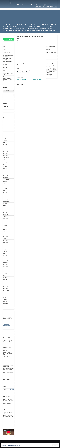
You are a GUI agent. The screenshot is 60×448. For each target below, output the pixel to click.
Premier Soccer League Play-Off (29, 4)
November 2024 (5, 175)
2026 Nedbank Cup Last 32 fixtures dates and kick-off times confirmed (8, 341)
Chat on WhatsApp (9, 39)
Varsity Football (42, 4)
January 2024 (5, 194)
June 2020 (5, 273)
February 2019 (5, 303)
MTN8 (18, 4)
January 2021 (5, 260)
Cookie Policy (18, 445)
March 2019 (5, 301)
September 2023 (6, 201)
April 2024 (5, 188)
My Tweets (5, 117)
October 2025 (5, 155)
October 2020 (5, 266)
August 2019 (5, 292)
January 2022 (5, 238)
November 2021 (5, 242)
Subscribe (55, 6)
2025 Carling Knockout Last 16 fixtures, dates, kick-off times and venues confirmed (8, 365)
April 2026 (5, 144)
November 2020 (5, 264)
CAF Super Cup (54, 24)
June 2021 (5, 251)
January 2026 (5, 149)
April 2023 (5, 210)
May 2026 (5, 142)
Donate (54, 30)
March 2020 (5, 279)
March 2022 (5, 234)
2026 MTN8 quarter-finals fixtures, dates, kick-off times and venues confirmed (8, 55)
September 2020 (6, 268)
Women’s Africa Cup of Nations (49, 4)
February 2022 (5, 236)
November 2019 (5, 286)
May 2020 (5, 275)
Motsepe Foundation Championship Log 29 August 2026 (8, 69)
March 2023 (5, 212)
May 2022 (5, 231)
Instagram (44, 6)
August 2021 (5, 247)
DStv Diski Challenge (32, 26)
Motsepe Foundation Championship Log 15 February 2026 (8, 73)
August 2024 (5, 181)
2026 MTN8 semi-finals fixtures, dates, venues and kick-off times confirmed (8, 48)
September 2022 (6, 223)
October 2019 (5, 288)
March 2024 (5, 190)
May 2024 (5, 186)
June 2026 (5, 140)
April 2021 (5, 255)
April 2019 (5, 299)
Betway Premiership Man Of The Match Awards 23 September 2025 (8, 369)
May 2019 (5, 297)
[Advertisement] (30, 17)
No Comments (31, 40)
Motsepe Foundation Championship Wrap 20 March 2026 (8, 353)
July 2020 (4, 271)
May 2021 (5, 253)
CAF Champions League (37, 24)
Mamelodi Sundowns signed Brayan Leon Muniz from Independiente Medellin (7, 346)
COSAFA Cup (12, 26)
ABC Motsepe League (12, 24)
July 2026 (4, 138)
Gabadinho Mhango (20, 77)
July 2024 (4, 183)
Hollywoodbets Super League (8, 28)
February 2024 (5, 192)
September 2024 (6, 179)
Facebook (40, 6)
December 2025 (5, 151)
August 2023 (5, 203)
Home (4, 24)
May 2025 (5, 164)
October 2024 (5, 177)
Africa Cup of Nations (20, 24)
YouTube (50, 30)
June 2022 (5, 229)
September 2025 (6, 157)
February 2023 (5, 214)
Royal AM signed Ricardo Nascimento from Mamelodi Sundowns (7, 79)
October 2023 (5, 199)
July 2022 (4, 227)
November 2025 (5, 153)
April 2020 (5, 277)
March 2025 (5, 168)
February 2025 (5, 170)
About (7, 24)
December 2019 (5, 284)
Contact (56, 4)
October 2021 (5, 244)
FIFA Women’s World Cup (48, 26)
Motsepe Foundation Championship (11, 4)
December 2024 (5, 173)
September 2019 (6, 290)
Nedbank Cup (22, 4)
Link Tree (51, 6)
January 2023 (5, 216)
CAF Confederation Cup (46, 24)
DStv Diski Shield (40, 26)
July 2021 (4, 249)
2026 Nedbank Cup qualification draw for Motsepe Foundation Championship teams (8, 378)
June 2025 (5, 162)
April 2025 (5, 166)
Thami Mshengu (25, 40)
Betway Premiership (28, 24)
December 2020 (5, 262)
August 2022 (5, 225)
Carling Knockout (6, 26)
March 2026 (5, 146)
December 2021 (5, 240)
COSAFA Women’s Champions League (21, 26)
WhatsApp (47, 6)
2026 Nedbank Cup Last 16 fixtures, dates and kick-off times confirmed (8, 357)
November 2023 (5, 197)
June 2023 (5, 207)
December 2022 (5, 218)
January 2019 (5, 305)
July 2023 (4, 205)
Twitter (37, 6)
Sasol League (37, 4)
